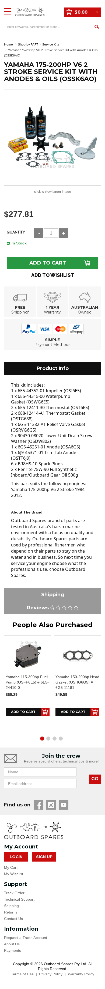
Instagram (51, 805)
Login (16, 856)
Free (20, 307)
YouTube (63, 805)
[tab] (52, 368)
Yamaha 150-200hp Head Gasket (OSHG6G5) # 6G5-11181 (77, 682)
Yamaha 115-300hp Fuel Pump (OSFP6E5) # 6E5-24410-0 (27, 682)
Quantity (16, 232)
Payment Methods (52, 344)
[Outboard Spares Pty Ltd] (29, 8)
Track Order (14, 893)
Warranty (52, 312)
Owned (85, 312)
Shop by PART (28, 45)
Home (8, 45)
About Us (12, 944)
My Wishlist (13, 874)
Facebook (38, 805)
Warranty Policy (81, 974)
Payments (12, 950)
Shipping (11, 906)
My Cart (11, 867)
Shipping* (20, 312)
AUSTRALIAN (84, 307)
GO (95, 778)
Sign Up (44, 856)
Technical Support (19, 899)
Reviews (38, 608)
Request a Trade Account (25, 937)
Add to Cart (47, 263)
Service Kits (50, 45)
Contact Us (13, 918)
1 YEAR (52, 307)
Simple (52, 339)
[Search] (96, 26)
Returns (11, 912)
